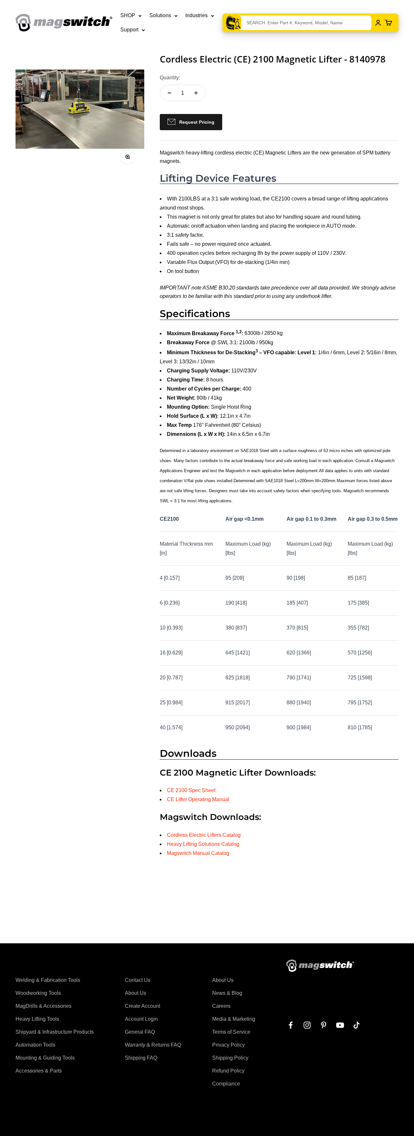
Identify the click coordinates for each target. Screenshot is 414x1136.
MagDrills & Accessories (43, 1006)
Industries (196, 15)
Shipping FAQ (141, 1058)
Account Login (141, 1019)
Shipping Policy (230, 1058)
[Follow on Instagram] (307, 1025)
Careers (221, 1006)
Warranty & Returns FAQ (153, 1045)
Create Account (142, 1006)
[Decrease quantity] (169, 93)
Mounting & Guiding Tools (45, 1058)
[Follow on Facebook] (290, 1025)
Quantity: (170, 77)
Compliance (226, 1083)
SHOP (127, 15)
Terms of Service (231, 1032)
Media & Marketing (233, 1019)
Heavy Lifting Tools (37, 1019)
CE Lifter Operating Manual (198, 799)
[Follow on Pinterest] (323, 1025)
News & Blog (227, 993)
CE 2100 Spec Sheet (191, 790)
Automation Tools (35, 1045)
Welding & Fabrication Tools (48, 980)
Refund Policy (228, 1071)
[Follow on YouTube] (340, 1025)
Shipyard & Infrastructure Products (55, 1032)
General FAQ (140, 1032)
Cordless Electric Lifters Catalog (204, 835)
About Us (135, 993)
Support (129, 29)
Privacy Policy (228, 1045)
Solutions (160, 15)
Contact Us (137, 980)
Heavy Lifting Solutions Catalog (203, 844)
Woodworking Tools (38, 993)
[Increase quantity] (196, 93)
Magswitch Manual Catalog (198, 853)
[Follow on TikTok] (356, 1025)
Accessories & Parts (39, 1071)
